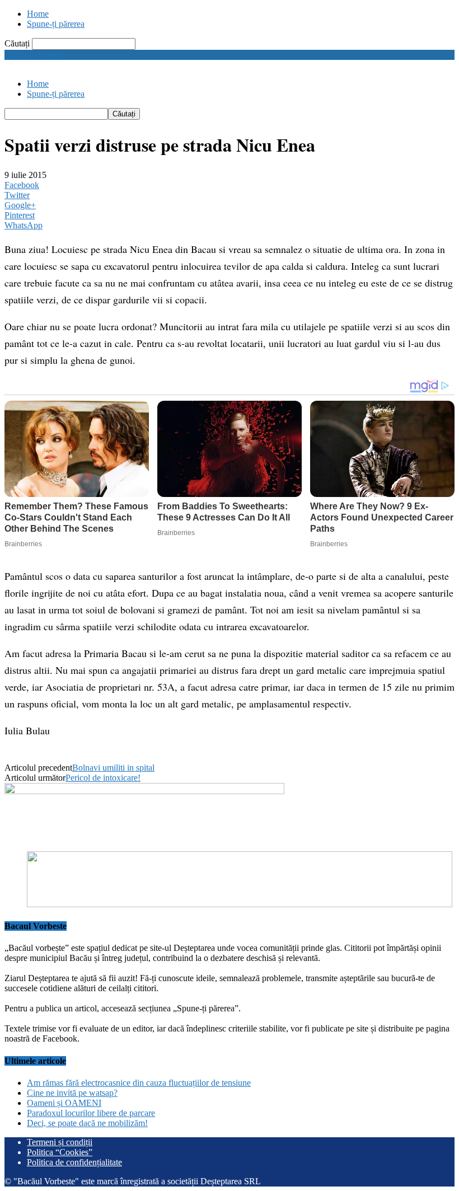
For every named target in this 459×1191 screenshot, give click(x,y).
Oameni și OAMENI (64, 1103)
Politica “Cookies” (59, 1152)
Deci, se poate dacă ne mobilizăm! (87, 1123)
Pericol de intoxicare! (102, 777)
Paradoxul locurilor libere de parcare (91, 1113)
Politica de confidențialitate (74, 1162)
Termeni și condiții (59, 1142)
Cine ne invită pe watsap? (72, 1093)
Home (38, 13)
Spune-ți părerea (56, 24)
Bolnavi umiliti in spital (113, 767)
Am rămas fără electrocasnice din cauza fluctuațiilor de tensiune (139, 1082)
